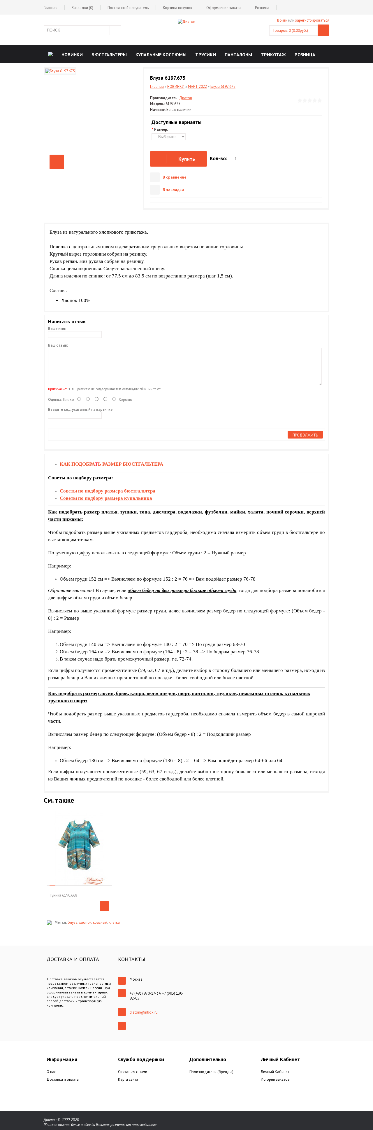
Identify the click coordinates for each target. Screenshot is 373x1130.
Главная (50, 7)
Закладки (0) (82, 7)
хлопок (85, 922)
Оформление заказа (223, 7)
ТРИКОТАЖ (273, 54)
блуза (73, 922)
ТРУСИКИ (205, 54)
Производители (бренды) (211, 1071)
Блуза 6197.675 (222, 86)
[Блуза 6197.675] (57, 162)
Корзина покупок (177, 7)
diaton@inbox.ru (144, 1012)
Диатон (185, 97)
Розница (262, 7)
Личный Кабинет (275, 1071)
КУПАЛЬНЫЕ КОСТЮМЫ (161, 54)
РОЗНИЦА (305, 54)
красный (100, 922)
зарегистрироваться (312, 20)
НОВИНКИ (72, 54)
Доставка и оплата (63, 1079)
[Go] (115, 30)
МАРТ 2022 (197, 86)
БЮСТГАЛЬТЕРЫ (109, 54)
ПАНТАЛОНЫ (238, 54)
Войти (282, 20)
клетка (114, 922)
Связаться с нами (132, 1071)
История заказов (275, 1079)
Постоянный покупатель (128, 7)
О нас (51, 1071)
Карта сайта (128, 1079)
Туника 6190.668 (63, 895)
